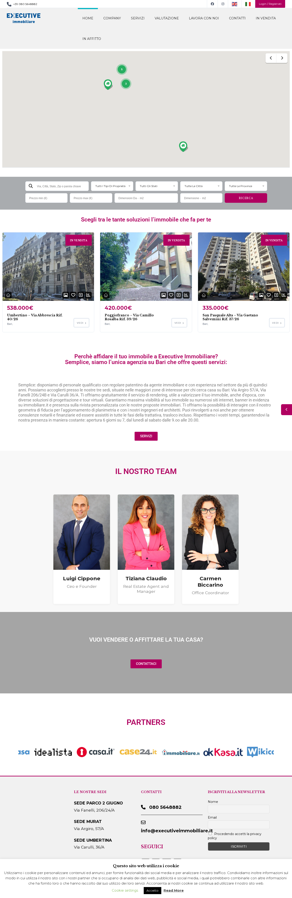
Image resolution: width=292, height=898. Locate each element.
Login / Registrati (270, 3)
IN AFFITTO (91, 39)
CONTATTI (237, 18)
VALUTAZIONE (167, 18)
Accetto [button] (152, 890)
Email (212, 817)
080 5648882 (165, 807)
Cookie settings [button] (125, 890)
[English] (235, 4)
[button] (108, 84)
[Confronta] (81, 295)
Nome (213, 802)
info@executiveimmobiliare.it (177, 830)
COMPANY (112, 18)
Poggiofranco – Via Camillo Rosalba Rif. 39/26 (129, 317)
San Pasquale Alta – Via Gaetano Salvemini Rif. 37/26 (230, 317)
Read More (174, 890)
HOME (87, 18)
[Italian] (248, 4)
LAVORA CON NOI (204, 18)
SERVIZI (138, 18)
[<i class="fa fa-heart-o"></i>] (73, 295)
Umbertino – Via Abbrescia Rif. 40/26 (35, 317)
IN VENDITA (266, 18)
